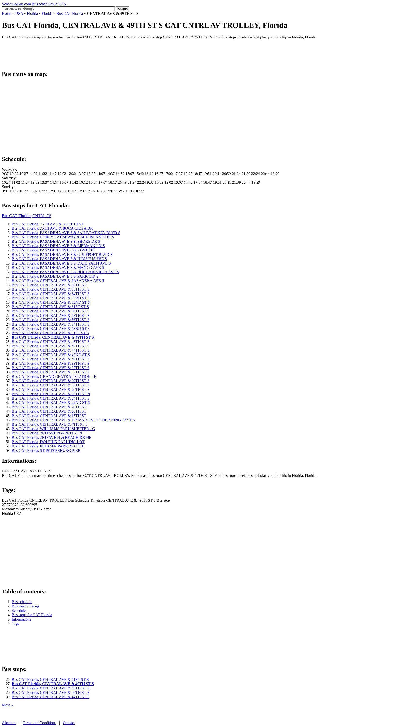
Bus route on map (25, 606)
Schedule (19, 610)
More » (7, 705)
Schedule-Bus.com (16, 4)
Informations (21, 619)
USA (19, 13)
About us (9, 723)
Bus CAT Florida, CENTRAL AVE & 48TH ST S (50, 688)
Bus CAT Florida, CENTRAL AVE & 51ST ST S (50, 679)
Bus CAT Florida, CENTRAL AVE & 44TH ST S (50, 697)
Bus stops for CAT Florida (32, 615)
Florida (32, 13)
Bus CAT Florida (69, 13)
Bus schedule (22, 602)
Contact (69, 723)
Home (6, 13)
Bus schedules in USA (49, 4)
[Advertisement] (90, 54)
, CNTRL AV (26, 216)
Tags (15, 623)
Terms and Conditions (39, 723)
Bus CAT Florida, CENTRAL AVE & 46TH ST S (50, 692)
